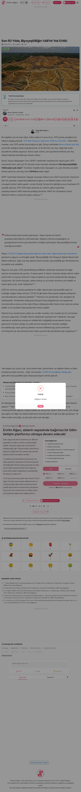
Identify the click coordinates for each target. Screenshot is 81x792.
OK (41, 406)
